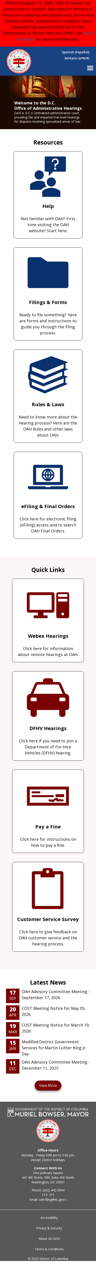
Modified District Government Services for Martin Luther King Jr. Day (54, 1047)
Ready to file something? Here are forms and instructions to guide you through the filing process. (48, 317)
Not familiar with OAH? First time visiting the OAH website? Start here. (48, 218)
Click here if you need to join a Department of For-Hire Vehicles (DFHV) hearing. (48, 740)
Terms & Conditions (49, 1249)
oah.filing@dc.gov (51, 1199)
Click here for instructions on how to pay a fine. (48, 835)
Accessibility (49, 1217)
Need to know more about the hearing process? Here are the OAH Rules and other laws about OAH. (48, 419)
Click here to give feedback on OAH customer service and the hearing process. (48, 931)
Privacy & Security (49, 1228)
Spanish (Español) (75, 52)
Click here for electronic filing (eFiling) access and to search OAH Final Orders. (48, 518)
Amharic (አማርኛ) (77, 58)
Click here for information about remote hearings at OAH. (48, 644)
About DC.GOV (49, 1238)
